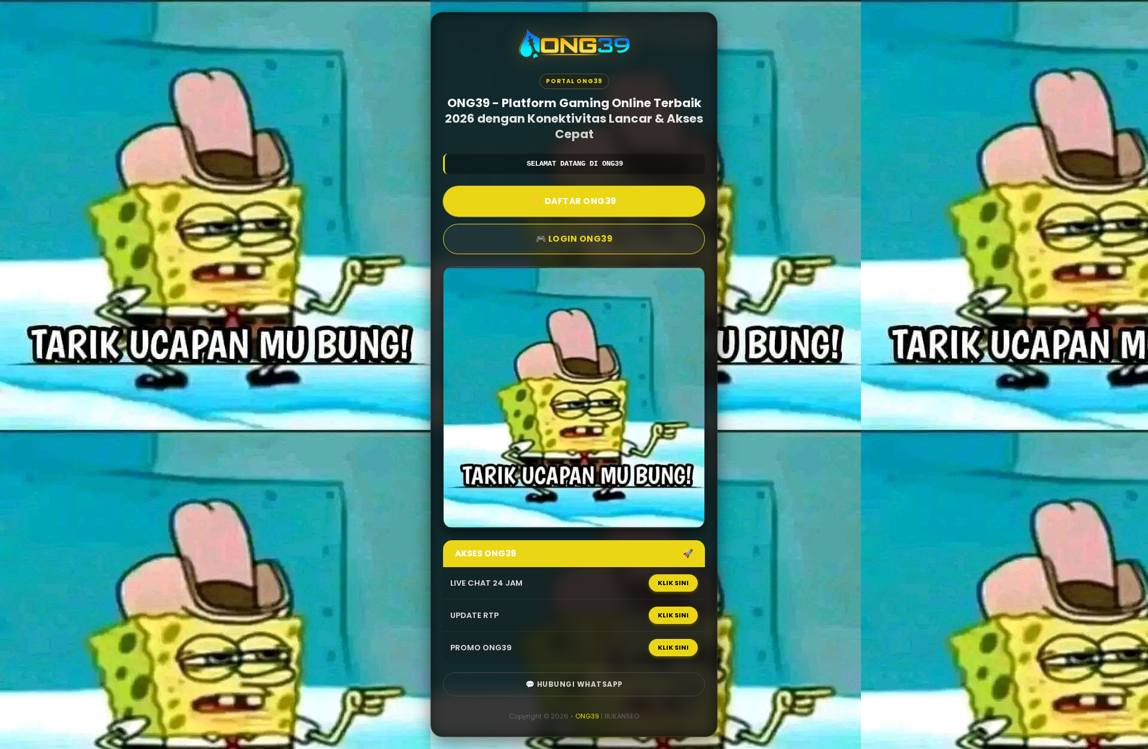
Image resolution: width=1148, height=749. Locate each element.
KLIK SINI (673, 582)
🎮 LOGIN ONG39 (574, 239)
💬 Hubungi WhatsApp (574, 684)
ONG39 (587, 716)
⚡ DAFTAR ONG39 (574, 201)
